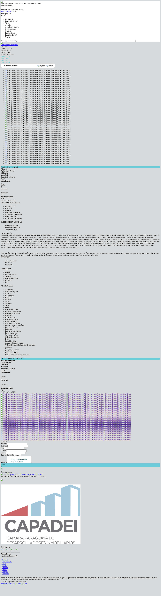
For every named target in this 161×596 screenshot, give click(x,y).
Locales (4, 570)
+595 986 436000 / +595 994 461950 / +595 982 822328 (22, 474)
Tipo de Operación (7, 455)
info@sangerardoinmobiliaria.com (12, 9)
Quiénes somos (10, 29)
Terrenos (5, 560)
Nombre (4, 444)
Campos (5, 572)
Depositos (5, 574)
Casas (4, 564)
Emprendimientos (11, 21)
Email (3, 453)
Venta (7, 23)
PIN (2, 448)
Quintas (4, 566)
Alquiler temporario (12, 27)
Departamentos (7, 562)
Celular (3, 450)
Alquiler (8, 25)
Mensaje (4, 462)
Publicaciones (10, 33)
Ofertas (7, 37)
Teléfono (4, 446)
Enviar (3, 464)
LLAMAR (9, 19)
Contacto (8, 31)
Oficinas (5, 568)
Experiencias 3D (11, 35)
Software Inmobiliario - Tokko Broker (14, 583)
